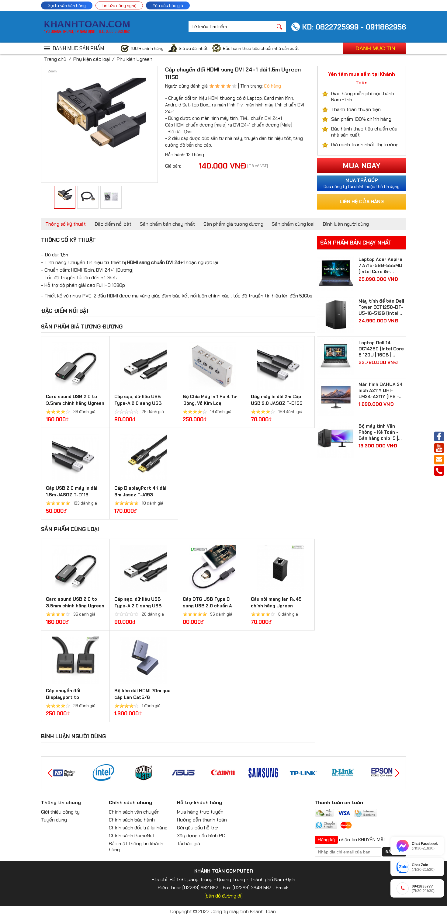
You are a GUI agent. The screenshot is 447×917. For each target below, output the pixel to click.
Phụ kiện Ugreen (134, 59)
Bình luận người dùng (346, 224)
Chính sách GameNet (132, 835)
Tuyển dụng (54, 820)
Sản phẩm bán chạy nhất (167, 224)
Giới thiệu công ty (60, 812)
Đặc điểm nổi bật (112, 224)
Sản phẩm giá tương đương (233, 224)
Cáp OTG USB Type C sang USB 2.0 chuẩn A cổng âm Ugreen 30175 (208, 606)
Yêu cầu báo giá (168, 5)
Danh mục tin (375, 48)
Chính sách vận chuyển (134, 812)
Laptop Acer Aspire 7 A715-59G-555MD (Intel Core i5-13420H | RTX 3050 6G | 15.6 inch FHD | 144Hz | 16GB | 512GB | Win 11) (382, 265)
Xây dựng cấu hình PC (201, 835)
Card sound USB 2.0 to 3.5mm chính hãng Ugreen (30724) (75, 403)
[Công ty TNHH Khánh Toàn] (87, 32)
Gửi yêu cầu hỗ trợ (197, 828)
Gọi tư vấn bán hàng (67, 5)
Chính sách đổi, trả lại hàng (138, 828)
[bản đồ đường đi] (224, 896)
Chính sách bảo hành (132, 820)
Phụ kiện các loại (91, 59)
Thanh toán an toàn (339, 802)
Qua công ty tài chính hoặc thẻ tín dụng (362, 183)
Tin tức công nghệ (119, 5)
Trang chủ (55, 59)
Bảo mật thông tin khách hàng (136, 846)
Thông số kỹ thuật (65, 224)
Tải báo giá (188, 843)
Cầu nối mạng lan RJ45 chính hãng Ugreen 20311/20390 (276, 606)
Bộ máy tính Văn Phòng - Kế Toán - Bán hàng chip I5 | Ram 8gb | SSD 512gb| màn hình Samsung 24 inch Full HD (378, 432)
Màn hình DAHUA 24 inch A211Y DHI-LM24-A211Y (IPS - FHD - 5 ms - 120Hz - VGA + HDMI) (382, 390)
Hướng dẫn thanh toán (202, 820)
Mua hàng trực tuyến (200, 812)
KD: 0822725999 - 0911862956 (354, 27)
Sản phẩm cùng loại (293, 224)
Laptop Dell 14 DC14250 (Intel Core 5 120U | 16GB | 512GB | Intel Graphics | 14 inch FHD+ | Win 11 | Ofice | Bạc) (382, 349)
